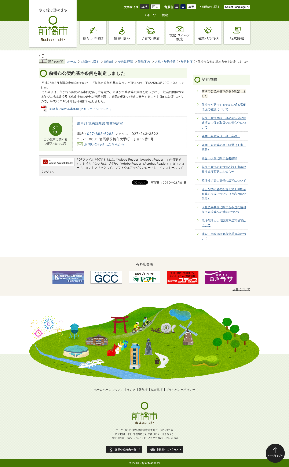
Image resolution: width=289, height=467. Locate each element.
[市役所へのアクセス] (165, 449)
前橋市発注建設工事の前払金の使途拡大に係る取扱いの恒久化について (224, 122)
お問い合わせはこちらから (104, 144)
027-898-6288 (100, 134)
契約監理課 (125, 61)
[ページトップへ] (275, 453)
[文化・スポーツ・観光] (179, 32)
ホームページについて (108, 389)
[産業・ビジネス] (208, 32)
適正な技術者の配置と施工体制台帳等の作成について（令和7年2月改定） (224, 193)
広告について (241, 289)
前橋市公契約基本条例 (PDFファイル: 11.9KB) (80, 109)
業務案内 (144, 61)
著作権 (143, 389)
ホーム (71, 61)
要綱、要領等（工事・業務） (221, 136)
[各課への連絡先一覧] (124, 449)
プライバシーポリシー (180, 389)
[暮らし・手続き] (93, 32)
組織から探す (211, 6)
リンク (131, 389)
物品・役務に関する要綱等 (219, 158)
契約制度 (187, 61)
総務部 (108, 61)
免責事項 (156, 389)
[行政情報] (237, 32)
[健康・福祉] (122, 32)
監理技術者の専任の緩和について (224, 180)
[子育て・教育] (150, 32)
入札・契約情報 (165, 61)
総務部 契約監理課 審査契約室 (100, 123)
